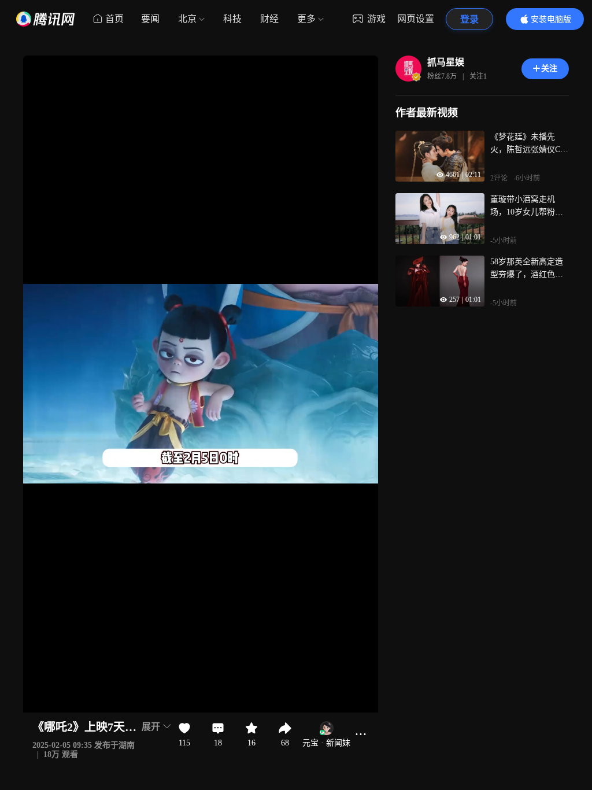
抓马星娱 (445, 62)
